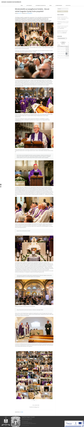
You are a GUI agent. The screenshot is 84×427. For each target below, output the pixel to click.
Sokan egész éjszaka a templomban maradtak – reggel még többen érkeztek (62, 27)
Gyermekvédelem (59, 5)
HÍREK (22, 5)
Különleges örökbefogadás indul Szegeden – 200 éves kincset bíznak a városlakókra (63, 18)
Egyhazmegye (29, 13)
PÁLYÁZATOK (68, 5)
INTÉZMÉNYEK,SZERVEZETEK (41, 5)
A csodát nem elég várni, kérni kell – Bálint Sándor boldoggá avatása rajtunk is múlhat (62, 31)
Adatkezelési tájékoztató (25, 425)
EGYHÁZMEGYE (29, 5)
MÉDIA (51, 5)
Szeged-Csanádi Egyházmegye (11, 2)
